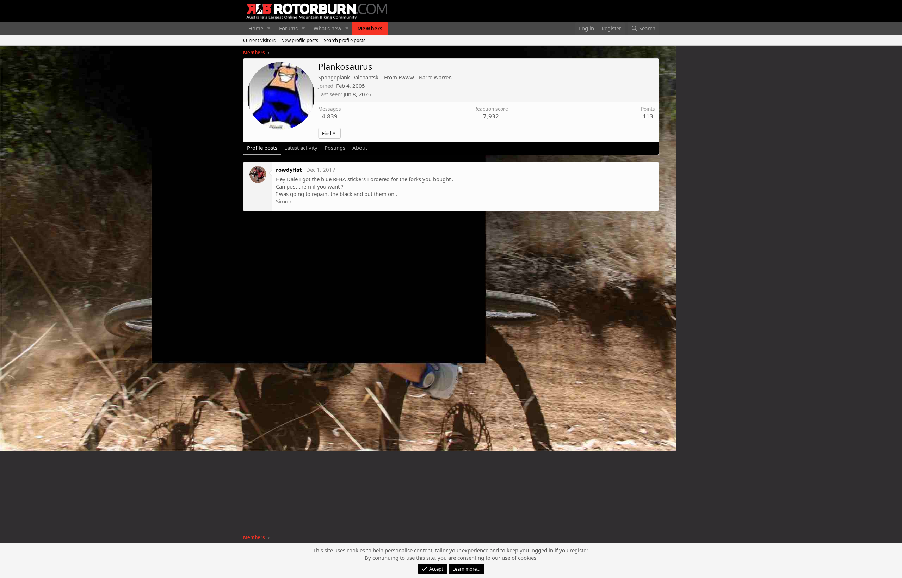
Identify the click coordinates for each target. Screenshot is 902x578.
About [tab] (359, 147)
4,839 (330, 116)
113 (648, 116)
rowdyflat (289, 169)
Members (369, 28)
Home (255, 28)
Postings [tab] (335, 147)
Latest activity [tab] (300, 147)
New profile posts (299, 40)
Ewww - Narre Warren (425, 77)
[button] (269, 28)
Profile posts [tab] (262, 147)
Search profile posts (344, 40)
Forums (288, 28)
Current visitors (259, 40)
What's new (327, 28)
